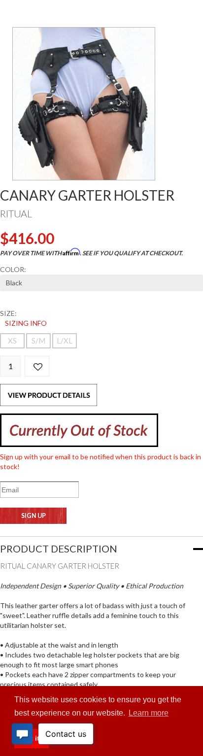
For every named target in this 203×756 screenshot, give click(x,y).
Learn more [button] (149, 713)
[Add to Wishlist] (37, 366)
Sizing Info (26, 323)
